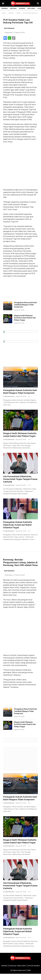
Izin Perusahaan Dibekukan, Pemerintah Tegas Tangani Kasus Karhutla (20, 479)
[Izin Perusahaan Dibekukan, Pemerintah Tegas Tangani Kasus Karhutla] (20, 463)
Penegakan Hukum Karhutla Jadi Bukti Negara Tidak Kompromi (25, 305)
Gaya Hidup (31, 8)
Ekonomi (22, 8)
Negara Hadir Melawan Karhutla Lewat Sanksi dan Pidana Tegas (25, 318)
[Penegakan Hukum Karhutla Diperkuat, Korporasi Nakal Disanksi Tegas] (20, 508)
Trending (4, 8)
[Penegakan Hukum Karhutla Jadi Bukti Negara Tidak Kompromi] (7, 305)
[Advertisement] (20, 166)
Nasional (13, 8)
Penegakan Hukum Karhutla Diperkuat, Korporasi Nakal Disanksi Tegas (17, 525)
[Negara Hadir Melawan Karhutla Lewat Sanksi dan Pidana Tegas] (7, 318)
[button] (3, 3)
